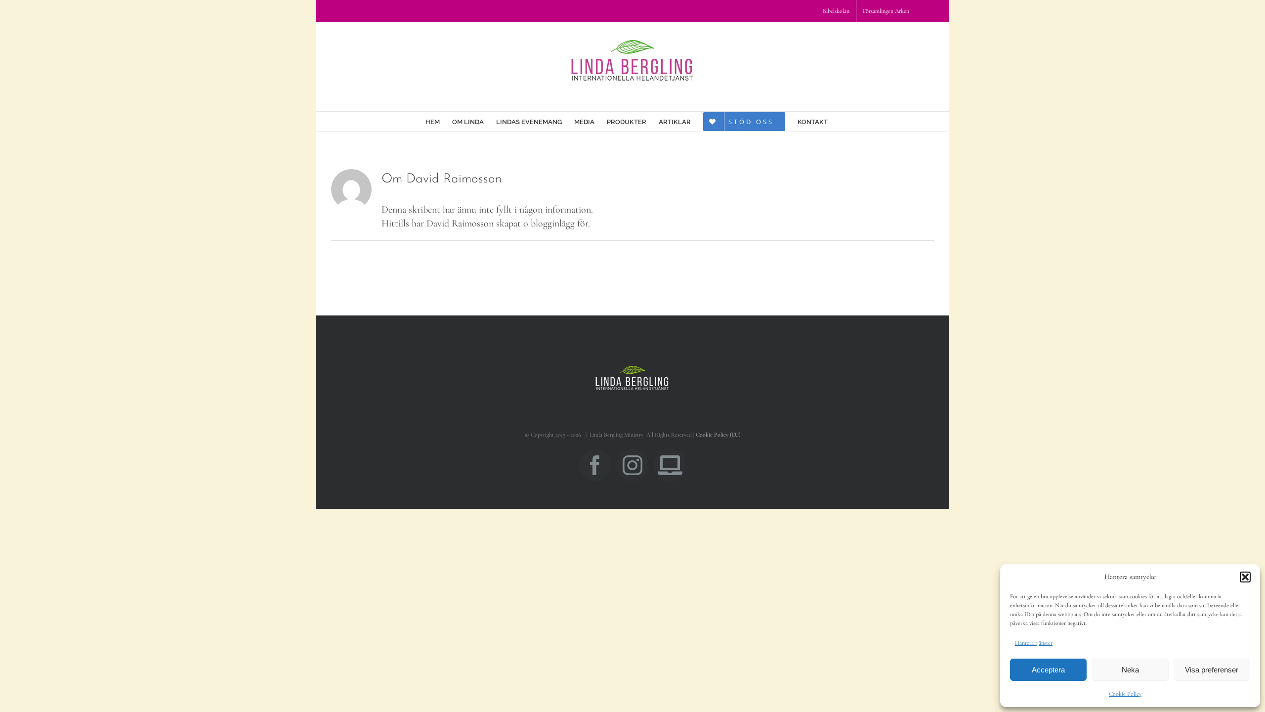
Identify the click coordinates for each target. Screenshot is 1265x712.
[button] (1245, 577)
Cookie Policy (1125, 693)
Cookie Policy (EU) (718, 434)
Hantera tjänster (1034, 642)
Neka (1130, 670)
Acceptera (1048, 670)
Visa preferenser (1211, 670)
